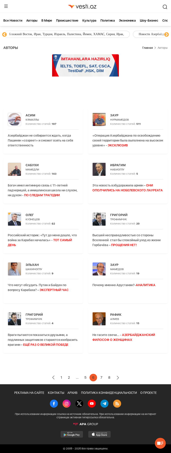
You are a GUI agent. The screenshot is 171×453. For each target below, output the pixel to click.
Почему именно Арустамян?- (123, 285)
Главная (147, 47)
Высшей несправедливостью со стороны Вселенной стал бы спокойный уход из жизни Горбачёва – (126, 240)
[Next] (166, 34)
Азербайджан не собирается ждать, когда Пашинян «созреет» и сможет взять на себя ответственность (40, 140)
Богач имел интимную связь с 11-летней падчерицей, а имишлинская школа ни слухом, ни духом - (42, 190)
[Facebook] (54, 404)
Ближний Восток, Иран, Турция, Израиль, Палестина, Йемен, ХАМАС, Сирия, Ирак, (66, 34)
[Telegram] (104, 404)
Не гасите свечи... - (123, 337)
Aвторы (31, 20)
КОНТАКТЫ (56, 392)
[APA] (85, 424)
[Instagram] (67, 404)
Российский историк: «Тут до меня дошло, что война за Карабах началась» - (42, 240)
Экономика (127, 20)
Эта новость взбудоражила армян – (127, 190)
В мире (46, 20)
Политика (107, 20)
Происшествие (67, 20)
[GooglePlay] (72, 434)
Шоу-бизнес (149, 20)
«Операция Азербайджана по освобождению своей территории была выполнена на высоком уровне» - (127, 140)
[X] (79, 404)
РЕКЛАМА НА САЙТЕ (29, 392)
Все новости (12, 20)
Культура (89, 20)
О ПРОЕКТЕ (148, 392)
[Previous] (4, 34)
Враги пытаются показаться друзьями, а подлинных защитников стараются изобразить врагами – (42, 339)
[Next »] (117, 378)
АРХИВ (72, 392)
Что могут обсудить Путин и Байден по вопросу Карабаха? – (38, 287)
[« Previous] (53, 378)
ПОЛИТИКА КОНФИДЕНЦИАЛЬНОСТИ (109, 392)
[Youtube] (92, 404)
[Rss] (117, 404)
